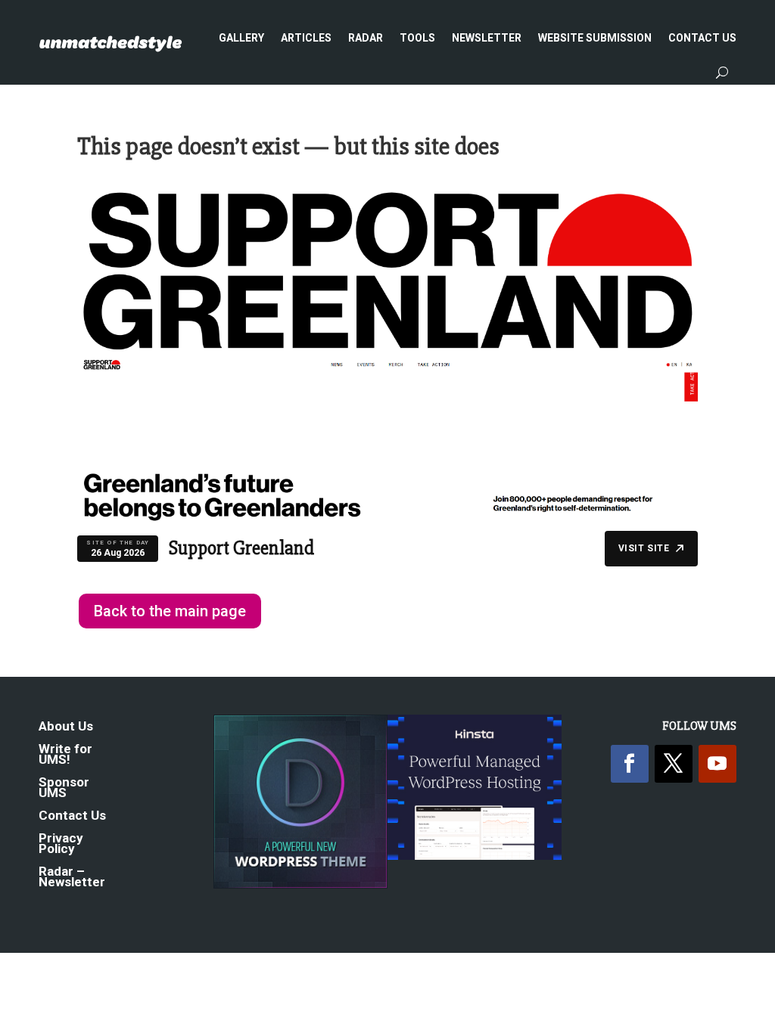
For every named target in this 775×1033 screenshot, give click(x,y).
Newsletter (486, 38)
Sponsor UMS (64, 788)
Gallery (241, 38)
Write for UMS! (65, 755)
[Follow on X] (674, 764)
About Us (66, 727)
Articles (306, 38)
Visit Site (644, 548)
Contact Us (702, 38)
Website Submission (595, 38)
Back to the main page (170, 611)
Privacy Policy (61, 844)
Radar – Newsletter (72, 877)
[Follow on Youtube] (717, 764)
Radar (365, 38)
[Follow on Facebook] (630, 764)
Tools (417, 38)
